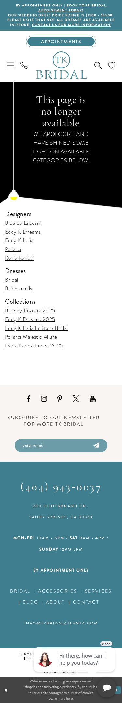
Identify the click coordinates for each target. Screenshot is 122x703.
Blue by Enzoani (23, 223)
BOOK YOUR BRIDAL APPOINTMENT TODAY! (72, 8)
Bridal (11, 280)
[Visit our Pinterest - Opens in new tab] (59, 399)
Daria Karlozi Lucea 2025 (34, 345)
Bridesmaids (18, 288)
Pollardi (13, 249)
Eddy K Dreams (23, 232)
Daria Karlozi (19, 258)
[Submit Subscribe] (96, 445)
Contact (86, 602)
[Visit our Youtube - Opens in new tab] (92, 399)
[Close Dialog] (5, 690)
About (55, 602)
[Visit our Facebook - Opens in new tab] (28, 399)
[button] (10, 65)
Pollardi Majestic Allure (31, 337)
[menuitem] (10, 65)
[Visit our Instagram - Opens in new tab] (44, 399)
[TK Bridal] (61, 65)
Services (98, 591)
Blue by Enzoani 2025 (30, 310)
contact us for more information (71, 25)
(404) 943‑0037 (61, 487)
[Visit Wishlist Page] (112, 65)
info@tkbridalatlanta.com (61, 623)
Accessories (57, 591)
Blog (30, 602)
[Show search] (98, 65)
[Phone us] (24, 65)
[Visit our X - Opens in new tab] (76, 399)
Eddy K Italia (19, 240)
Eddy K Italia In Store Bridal (36, 328)
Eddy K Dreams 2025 (30, 319)
